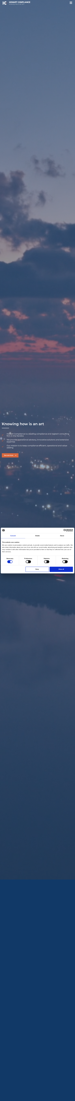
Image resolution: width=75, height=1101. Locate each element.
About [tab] (62, 535)
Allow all (61, 569)
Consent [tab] (13, 535)
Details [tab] (37, 535)
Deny (37, 569)
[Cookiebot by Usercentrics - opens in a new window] (65, 530)
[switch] (28, 561)
